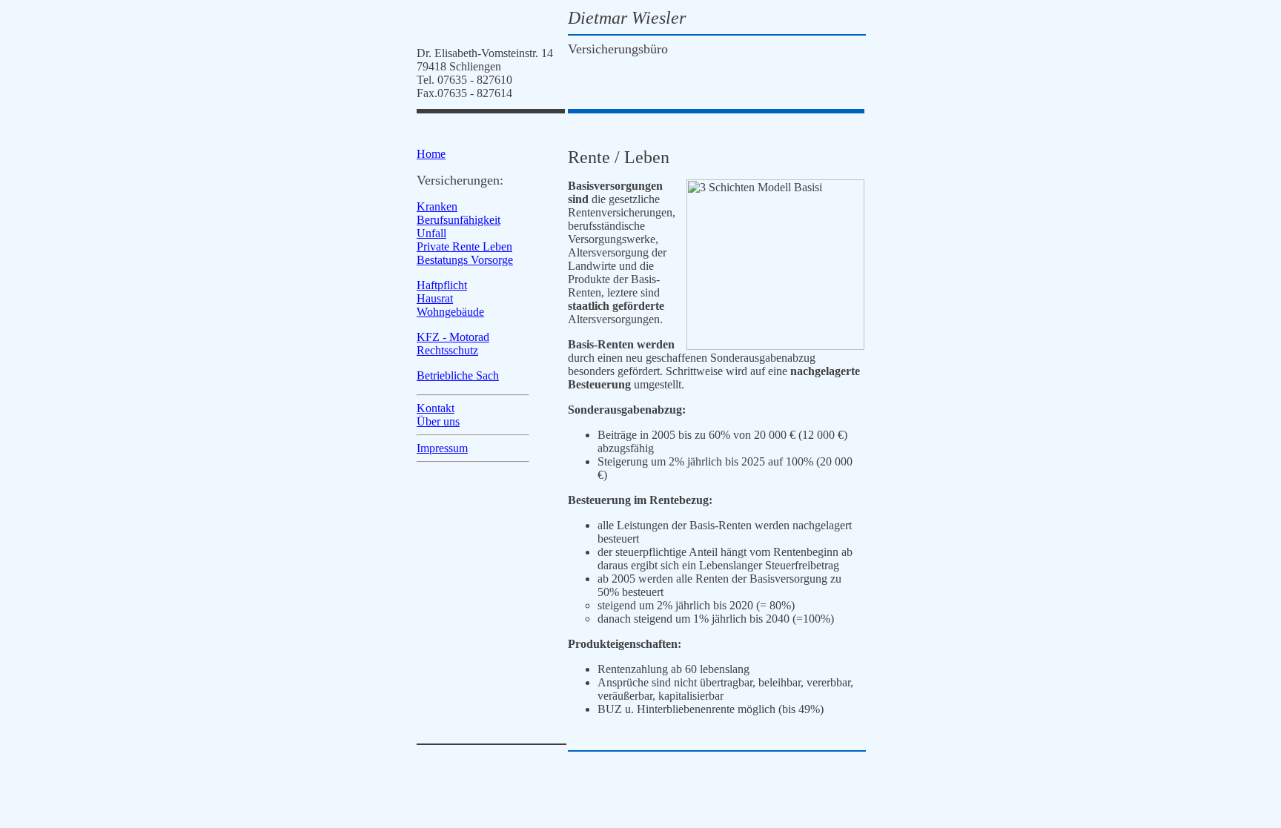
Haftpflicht (442, 285)
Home (431, 154)
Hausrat (435, 298)
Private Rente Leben (464, 246)
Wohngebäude (450, 311)
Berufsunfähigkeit (458, 219)
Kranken (437, 206)
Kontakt (435, 408)
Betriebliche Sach (458, 375)
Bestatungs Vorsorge (465, 260)
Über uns (438, 421)
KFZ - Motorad (453, 337)
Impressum (442, 448)
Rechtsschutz (447, 350)
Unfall (431, 233)
